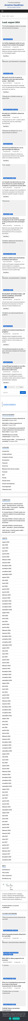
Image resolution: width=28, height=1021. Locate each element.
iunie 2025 (5, 583)
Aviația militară (7, 454)
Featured (4, 463)
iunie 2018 (5, 818)
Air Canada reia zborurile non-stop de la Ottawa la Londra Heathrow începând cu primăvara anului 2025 (14, 172)
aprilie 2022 (5, 695)
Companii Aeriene (8, 39)
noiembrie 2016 (6, 860)
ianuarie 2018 (6, 833)
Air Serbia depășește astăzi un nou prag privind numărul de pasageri (14, 33)
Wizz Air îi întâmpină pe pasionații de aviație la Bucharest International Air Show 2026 (13, 430)
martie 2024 (5, 627)
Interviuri (5, 466)
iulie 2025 (5, 580)
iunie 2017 (5, 839)
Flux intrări (5, 872)
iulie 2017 (5, 836)
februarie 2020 (6, 771)
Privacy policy (16, 1018)
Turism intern (6, 480)
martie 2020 (5, 768)
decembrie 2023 (6, 636)
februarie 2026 (6, 559)
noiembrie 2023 (6, 639)
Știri (12, 73)
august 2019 (5, 789)
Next (21, 387)
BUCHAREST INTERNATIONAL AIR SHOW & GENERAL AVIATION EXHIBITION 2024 (14, 284)
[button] (2, 11)
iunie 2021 (5, 724)
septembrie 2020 (7, 751)
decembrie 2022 (6, 671)
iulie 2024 (5, 615)
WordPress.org (6, 878)
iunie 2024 (5, 618)
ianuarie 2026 (6, 562)
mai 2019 (4, 798)
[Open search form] (25, 11)
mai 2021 (4, 727)
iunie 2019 (5, 795)
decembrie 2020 (6, 742)
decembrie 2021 (6, 707)
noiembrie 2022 (6, 674)
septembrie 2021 (7, 715)
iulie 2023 (5, 651)
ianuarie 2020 (6, 774)
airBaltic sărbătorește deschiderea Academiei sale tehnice (14, 248)
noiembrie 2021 (6, 709)
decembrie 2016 (6, 857)
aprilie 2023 (5, 659)
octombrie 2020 (6, 748)
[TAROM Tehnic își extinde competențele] (14, 998)
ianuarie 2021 (6, 739)
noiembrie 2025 (6, 568)
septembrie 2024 (7, 609)
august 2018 (5, 812)
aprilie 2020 (5, 765)
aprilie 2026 (5, 553)
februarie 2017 (6, 851)
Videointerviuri (6, 489)
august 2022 (5, 683)
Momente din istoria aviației (10, 469)
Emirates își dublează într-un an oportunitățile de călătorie (14, 138)
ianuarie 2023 (6, 668)
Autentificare (6, 869)
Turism (4, 477)
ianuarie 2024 (6, 633)
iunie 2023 (5, 654)
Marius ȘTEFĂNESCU (7, 83)
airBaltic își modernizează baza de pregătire (14, 320)
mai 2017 (4, 842)
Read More (6, 56)
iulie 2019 (5, 792)
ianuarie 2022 (6, 704)
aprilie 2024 (5, 624)
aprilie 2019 (5, 801)
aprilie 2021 (5, 730)
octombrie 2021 (6, 712)
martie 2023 (5, 662)
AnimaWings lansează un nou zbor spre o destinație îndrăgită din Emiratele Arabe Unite (14, 356)
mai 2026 (5, 551)
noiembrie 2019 (6, 780)
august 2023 (5, 648)
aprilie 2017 (5, 845)
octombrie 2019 (6, 783)
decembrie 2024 (6, 601)
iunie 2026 (5, 548)
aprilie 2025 (5, 589)
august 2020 (5, 754)
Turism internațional (8, 483)
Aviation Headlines (14, 5)
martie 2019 (5, 804)
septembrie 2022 (7, 680)
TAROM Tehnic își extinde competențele (11, 1009)
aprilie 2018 (5, 824)
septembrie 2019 (7, 786)
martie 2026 (5, 556)
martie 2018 (5, 827)
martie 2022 (5, 698)
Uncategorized (6, 486)
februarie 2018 (6, 830)
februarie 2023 (6, 665)
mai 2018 (4, 821)
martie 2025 (5, 592)
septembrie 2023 (7, 645)
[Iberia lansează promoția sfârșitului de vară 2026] (14, 924)
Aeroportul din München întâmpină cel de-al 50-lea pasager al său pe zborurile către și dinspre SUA (14, 208)
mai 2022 (5, 692)
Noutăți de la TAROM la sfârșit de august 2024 (14, 103)
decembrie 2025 (6, 565)
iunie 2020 (5, 759)
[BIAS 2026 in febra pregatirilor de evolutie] (14, 948)
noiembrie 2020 (6, 745)
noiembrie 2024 (6, 604)
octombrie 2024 (6, 606)
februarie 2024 (6, 630)
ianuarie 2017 (6, 854)
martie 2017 (5, 848)
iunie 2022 (5, 689)
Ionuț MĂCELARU (6, 47)
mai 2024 (5, 621)
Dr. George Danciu (7, 503)
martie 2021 (5, 733)
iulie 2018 (5, 815)
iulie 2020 (5, 757)
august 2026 (5, 542)
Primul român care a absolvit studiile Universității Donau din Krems (13, 514)
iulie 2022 (5, 686)
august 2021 (5, 718)
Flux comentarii (7, 875)
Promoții (15, 109)
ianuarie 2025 (6, 598)
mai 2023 (5, 656)
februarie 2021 (6, 736)
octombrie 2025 (6, 571)
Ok (10, 1018)
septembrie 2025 (7, 574)
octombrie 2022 (6, 677)
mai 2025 (5, 586)
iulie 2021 (5, 721)
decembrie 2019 (6, 777)
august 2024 (5, 612)
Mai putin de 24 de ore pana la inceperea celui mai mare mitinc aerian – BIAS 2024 (14, 67)
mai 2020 (5, 762)
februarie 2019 (6, 807)
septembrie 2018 (7, 810)
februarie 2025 (6, 595)
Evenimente (6, 73)
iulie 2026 (5, 545)
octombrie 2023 (6, 642)
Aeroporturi (6, 214)
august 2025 (5, 577)
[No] (26, 1016)
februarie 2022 (6, 701)
